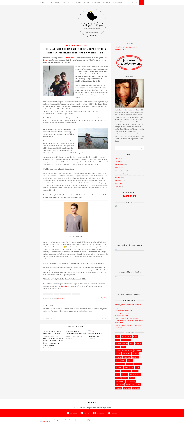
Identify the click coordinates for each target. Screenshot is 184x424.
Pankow (135, 371)
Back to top (139, 420)
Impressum (43, 420)
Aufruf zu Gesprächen (69, 420)
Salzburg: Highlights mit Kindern (129, 294)
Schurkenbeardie (135, 374)
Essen (117, 346)
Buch (131, 343)
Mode (117, 371)
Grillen (118, 353)
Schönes (118, 377)
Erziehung (138, 343)
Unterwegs (106, 2)
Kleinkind (127, 357)
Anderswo (78, 420)
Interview (136, 353)
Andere (124, 336)
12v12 (117, 336)
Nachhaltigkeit (126, 371)
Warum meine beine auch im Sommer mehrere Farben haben (128, 310)
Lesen (126, 367)
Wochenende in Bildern (133, 384)
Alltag (86, 2)
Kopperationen (92, 420)
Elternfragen (117, 2)
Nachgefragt (118, 180)
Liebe (56, 294)
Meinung (78, 2)
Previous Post (48, 318)
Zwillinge (119, 388)
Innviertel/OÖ (119, 168)
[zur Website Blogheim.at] (45, 421)
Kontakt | (61, 420)
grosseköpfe (126, 353)
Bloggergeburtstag (122, 343)
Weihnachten (120, 384)
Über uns (84, 420)
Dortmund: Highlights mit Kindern (129, 245)
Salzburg (124, 374)
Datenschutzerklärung (52, 420)
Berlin (135, 336)
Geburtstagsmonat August (124, 350)
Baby (129, 336)
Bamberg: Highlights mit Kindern (129, 272)
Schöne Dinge (96, 2)
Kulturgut (129, 364)
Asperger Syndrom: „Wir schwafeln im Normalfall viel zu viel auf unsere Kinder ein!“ (76, 333)
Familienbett (48, 294)
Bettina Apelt (61, 298)
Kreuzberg (135, 357)
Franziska (117, 325)
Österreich (127, 388)
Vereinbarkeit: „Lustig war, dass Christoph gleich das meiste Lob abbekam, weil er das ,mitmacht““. (129, 320)
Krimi (117, 360)
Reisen (118, 374)
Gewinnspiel (138, 350)
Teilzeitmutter (65, 294)
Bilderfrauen (126, 340)
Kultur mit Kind (55, 2)
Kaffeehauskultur (120, 171)
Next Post (104, 318)
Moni (116, 304)
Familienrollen (68, 2)
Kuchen (123, 360)
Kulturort (138, 364)
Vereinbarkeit (120, 381)
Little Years (75, 153)
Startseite (43, 2)
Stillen (125, 377)
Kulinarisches (120, 364)
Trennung (76, 294)
